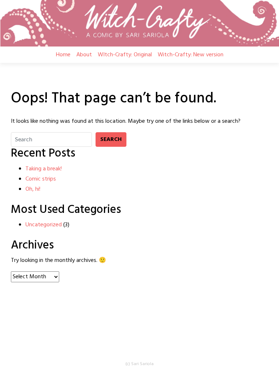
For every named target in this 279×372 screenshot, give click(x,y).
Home (63, 55)
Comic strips (40, 179)
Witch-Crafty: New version (190, 55)
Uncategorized (43, 225)
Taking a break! (43, 169)
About (84, 55)
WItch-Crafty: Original (125, 55)
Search (111, 139)
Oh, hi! (32, 189)
